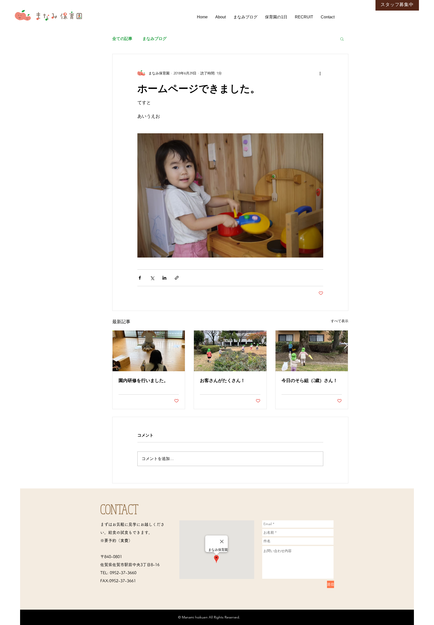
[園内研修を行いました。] (149, 350)
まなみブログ (154, 38)
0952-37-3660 (123, 573)
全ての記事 (122, 38)
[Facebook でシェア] (139, 277)
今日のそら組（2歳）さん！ (310, 380)
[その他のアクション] (320, 73)
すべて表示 (339, 321)
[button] (342, 39)
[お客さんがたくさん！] (230, 350)
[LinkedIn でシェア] (164, 277)
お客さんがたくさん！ (222, 380)
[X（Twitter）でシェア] (152, 277)
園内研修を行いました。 (143, 380)
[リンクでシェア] (176, 277)
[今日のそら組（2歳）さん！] (312, 350)
